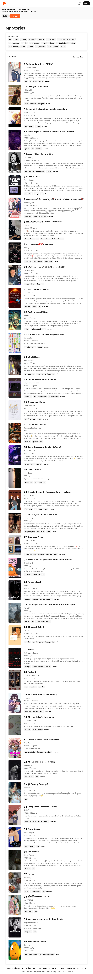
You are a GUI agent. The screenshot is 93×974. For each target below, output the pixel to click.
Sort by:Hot (78, 57)
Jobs (78, 968)
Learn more (15, 16)
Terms (23, 972)
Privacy (29, 972)
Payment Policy (39, 972)
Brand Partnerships (68, 968)
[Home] (40, 3)
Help (59, 972)
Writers (54, 968)
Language (46, 968)
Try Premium (26, 968)
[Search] (79, 3)
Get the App (37, 968)
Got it (5, 16)
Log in (86, 3)
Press (84, 968)
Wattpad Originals (13, 968)
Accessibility (51, 972)
